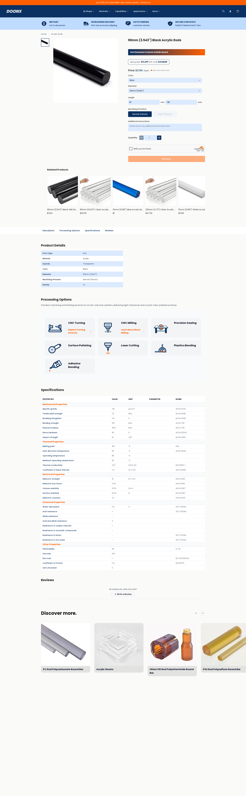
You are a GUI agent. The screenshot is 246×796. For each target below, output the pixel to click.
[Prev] (196, 613)
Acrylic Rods (57, 34)
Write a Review (126, 595)
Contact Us (145, 2)
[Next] (202, 613)
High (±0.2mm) (165, 114)
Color (130, 75)
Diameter (132, 86)
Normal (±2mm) (139, 114)
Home (44, 34)
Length (131, 97)
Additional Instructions (138, 121)
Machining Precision (137, 109)
